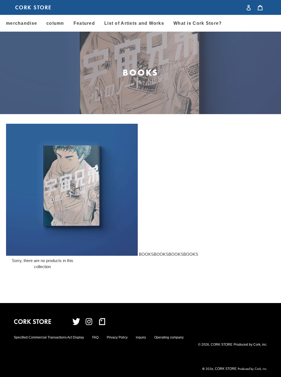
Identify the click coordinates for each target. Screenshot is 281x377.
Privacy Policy (117, 337)
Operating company (169, 337)
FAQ (95, 337)
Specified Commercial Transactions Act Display (49, 337)
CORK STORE (33, 7)
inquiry (141, 337)
